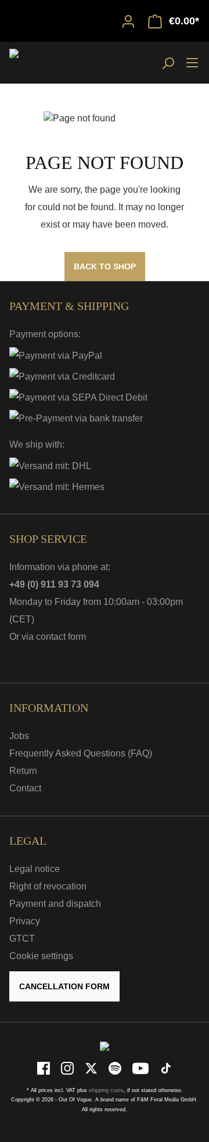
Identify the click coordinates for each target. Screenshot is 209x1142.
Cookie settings (41, 956)
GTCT (22, 938)
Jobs (19, 736)
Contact (25, 788)
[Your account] (128, 21)
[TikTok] (166, 1067)
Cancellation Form (64, 986)
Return (23, 771)
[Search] (167, 62)
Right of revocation (48, 886)
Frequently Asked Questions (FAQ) (80, 753)
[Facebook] (44, 1067)
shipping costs (106, 1090)
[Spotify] (116, 1067)
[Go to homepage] (38, 63)
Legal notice (34, 869)
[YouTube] (141, 1067)
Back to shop (105, 266)
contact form (61, 637)
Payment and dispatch (55, 904)
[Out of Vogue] (104, 1045)
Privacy (24, 921)
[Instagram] (68, 1067)
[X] (92, 1067)
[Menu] (192, 62)
